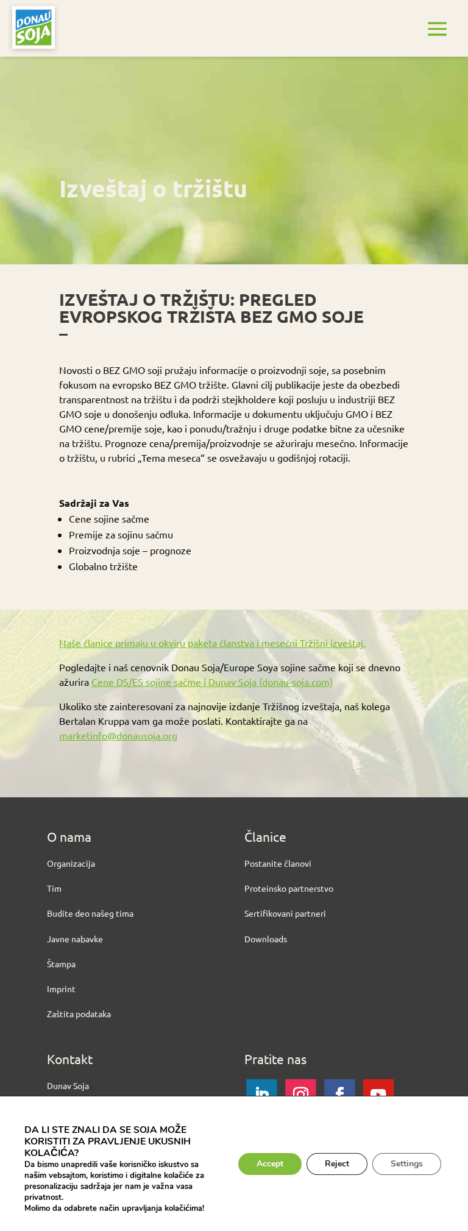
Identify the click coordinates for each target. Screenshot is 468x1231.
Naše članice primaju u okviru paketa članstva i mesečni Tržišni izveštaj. (212, 643)
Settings (407, 1163)
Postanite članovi (277, 863)
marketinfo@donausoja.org (118, 735)
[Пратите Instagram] (300, 1094)
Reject (337, 1163)
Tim (54, 888)
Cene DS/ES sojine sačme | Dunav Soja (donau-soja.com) (212, 681)
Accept (270, 1163)
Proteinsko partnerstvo (288, 888)
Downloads (265, 938)
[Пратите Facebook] (339, 1094)
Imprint (61, 988)
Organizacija (71, 863)
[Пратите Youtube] (378, 1094)
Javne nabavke (75, 938)
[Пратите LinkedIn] (261, 1094)
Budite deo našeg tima (90, 913)
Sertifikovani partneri (285, 913)
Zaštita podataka (79, 1013)
